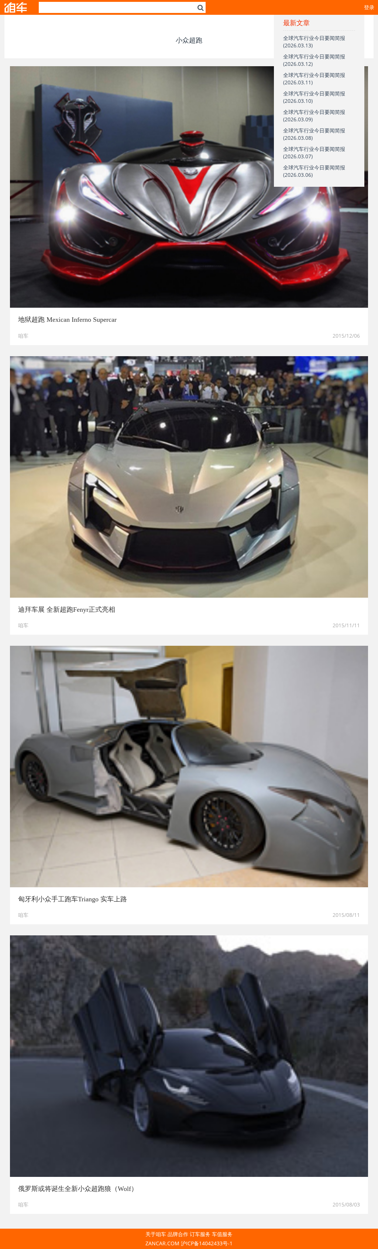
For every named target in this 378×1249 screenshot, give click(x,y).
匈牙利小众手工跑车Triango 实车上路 (72, 899)
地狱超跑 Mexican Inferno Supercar (67, 319)
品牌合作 (178, 1234)
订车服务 (200, 1234)
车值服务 (222, 1234)
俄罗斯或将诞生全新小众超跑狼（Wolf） (78, 1188)
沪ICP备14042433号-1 (207, 1243)
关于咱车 (155, 1234)
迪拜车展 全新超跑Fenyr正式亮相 (66, 609)
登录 (369, 7)
